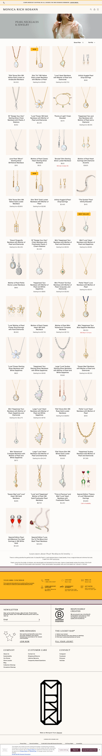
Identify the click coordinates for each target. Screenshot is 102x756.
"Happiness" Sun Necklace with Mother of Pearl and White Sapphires (39, 286)
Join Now (24, 641)
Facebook (62, 656)
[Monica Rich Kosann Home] (20, 9)
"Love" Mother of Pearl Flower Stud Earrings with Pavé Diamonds (16, 327)
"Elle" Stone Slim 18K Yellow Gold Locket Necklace (16, 201)
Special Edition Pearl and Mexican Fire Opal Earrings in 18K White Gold (16, 540)
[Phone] (4, 2)
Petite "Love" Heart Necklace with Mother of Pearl (86, 411)
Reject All (75, 750)
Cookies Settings (63, 750)
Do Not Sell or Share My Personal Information (51, 743)
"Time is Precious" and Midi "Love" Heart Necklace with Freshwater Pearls (62, 497)
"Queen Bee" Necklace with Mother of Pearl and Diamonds (86, 368)
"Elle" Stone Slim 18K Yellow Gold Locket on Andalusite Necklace (16, 77)
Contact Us (31, 654)
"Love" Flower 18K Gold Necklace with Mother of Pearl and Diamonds (39, 118)
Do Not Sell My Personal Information (21, 754)
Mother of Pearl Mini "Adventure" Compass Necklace (63, 327)
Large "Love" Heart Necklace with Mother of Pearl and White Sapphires (39, 412)
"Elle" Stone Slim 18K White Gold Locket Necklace (62, 453)
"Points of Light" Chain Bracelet (62, 117)
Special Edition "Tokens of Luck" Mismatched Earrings (85, 496)
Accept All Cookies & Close (90, 750)
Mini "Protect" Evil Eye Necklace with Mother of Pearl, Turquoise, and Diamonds (63, 286)
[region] (51, 750)
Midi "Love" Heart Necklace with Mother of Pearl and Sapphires (86, 242)
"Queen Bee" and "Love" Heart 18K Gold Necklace (16, 496)
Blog (5, 663)
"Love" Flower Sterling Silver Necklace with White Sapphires (16, 368)
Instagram (62, 654)
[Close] (99, 750)
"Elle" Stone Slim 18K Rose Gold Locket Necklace (62, 411)
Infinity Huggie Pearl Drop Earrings (85, 76)
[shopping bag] (94, 9)
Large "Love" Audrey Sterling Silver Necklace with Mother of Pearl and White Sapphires (63, 369)
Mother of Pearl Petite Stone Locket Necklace (16, 284)
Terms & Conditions (33, 743)
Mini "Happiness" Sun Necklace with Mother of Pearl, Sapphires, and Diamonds (16, 412)
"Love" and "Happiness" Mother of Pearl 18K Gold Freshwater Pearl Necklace (39, 497)
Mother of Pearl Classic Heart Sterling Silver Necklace (39, 160)
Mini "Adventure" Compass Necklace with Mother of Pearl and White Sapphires (16, 454)
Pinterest (62, 658)
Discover (59, 733)
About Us (6, 654)
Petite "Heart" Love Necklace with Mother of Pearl (86, 285)
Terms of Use (33, 751)
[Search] (91, 9)
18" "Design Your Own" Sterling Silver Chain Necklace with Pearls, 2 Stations (16, 119)
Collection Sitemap (9, 665)
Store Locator (8, 660)
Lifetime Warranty (33, 658)
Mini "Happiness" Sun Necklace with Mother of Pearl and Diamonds (63, 242)
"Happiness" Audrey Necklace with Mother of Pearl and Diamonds (86, 453)
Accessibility (79, 743)
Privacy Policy (23, 743)
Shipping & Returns (34, 656)
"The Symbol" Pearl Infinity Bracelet (86, 200)
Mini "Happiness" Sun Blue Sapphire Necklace (86, 326)
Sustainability (8, 656)
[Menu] (98, 9)
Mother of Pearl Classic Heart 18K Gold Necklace (39, 327)
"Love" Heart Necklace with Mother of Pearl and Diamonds (63, 77)
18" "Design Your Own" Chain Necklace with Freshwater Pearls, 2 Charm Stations (39, 243)
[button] (93, 9)
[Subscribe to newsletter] (39, 619)
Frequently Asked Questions (37, 660)
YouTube (62, 660)
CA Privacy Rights (69, 743)
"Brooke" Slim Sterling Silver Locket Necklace (62, 159)
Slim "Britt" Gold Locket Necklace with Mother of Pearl (39, 201)
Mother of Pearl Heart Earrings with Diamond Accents (85, 160)
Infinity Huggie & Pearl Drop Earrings (62, 200)
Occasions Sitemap (10, 667)
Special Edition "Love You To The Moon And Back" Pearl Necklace (39, 539)
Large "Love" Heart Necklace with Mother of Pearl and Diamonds (39, 453)
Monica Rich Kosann (50, 739)
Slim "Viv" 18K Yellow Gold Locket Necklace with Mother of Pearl (39, 77)
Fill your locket (64, 641)
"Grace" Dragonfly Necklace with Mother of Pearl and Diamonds (16, 242)
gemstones (56, 559)
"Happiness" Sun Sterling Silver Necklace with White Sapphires (39, 368)
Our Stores (7, 658)
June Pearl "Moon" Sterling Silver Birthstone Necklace (16, 160)
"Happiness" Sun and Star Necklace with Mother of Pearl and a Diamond (86, 119)
